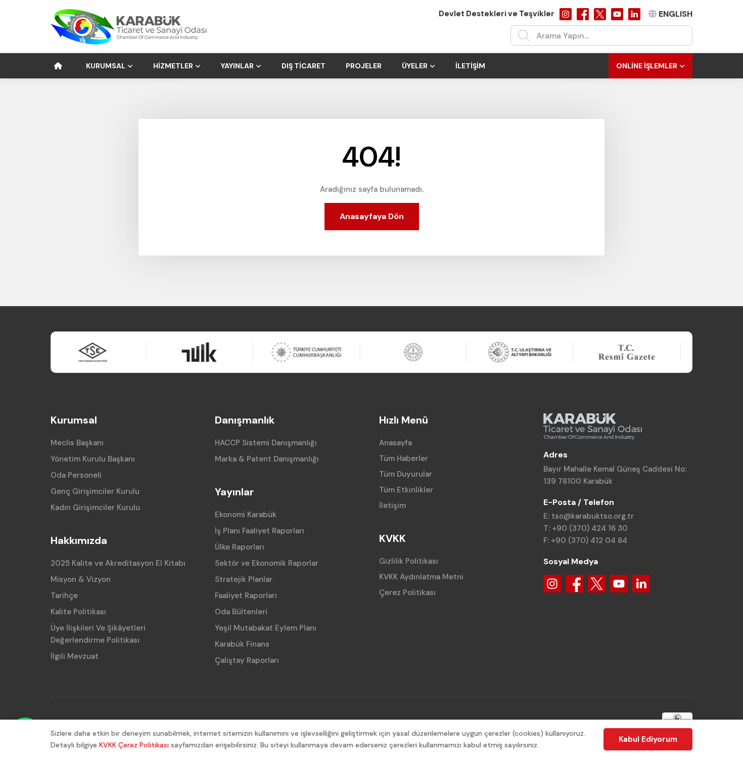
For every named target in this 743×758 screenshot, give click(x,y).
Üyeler (415, 65)
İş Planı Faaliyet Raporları (259, 531)
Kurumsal (105, 65)
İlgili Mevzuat (75, 656)
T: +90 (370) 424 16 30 (585, 528)
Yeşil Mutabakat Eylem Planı (265, 628)
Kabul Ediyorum (648, 739)
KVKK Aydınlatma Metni (421, 577)
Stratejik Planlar (243, 579)
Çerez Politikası (407, 592)
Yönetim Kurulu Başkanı (93, 459)
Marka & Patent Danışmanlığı (267, 459)
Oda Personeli (76, 475)
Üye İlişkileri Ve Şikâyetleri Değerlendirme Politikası (98, 634)
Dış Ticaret (304, 65)
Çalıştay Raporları (247, 660)
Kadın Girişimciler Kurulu (95, 507)
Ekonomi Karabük (245, 515)
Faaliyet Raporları (246, 596)
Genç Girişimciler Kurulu (95, 491)
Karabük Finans (242, 644)
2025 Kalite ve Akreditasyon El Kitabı (118, 563)
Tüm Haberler (403, 458)
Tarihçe (64, 596)
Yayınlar (237, 65)
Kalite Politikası (78, 612)
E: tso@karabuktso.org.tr (588, 516)
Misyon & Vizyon (81, 579)
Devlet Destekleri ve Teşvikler (496, 14)
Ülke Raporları (239, 547)
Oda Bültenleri (241, 612)
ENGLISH (675, 14)
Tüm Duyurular (405, 474)
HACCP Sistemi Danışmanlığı (266, 443)
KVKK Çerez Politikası (134, 744)
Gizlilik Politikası (408, 561)
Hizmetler (173, 65)
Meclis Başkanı (77, 443)
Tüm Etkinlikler (406, 490)
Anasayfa (395, 443)
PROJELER (364, 65)
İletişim (470, 65)
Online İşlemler (646, 65)
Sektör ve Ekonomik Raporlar (266, 563)
